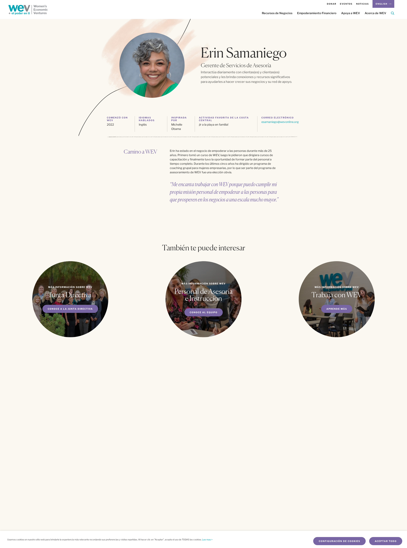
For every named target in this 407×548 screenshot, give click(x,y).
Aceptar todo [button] (386, 541)
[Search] (392, 13)
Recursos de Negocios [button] (277, 13)
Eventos (346, 4)
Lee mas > (207, 539)
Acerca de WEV (375, 13)
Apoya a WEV (350, 13)
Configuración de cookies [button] (339, 541)
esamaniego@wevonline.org (280, 122)
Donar (331, 4)
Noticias (362, 4)
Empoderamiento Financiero (316, 13)
